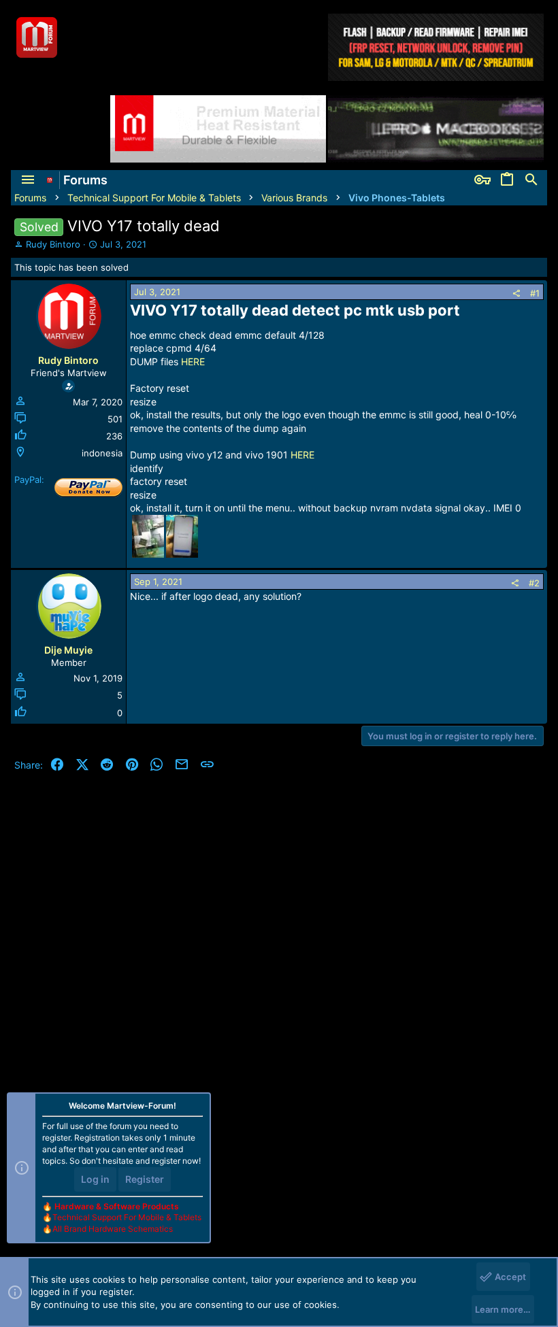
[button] (28, 180)
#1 (535, 293)
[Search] (531, 180)
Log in (95, 1179)
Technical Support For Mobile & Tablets (126, 1217)
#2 (534, 582)
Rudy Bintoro (53, 244)
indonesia (102, 453)
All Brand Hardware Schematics (112, 1229)
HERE (193, 361)
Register (144, 1179)
